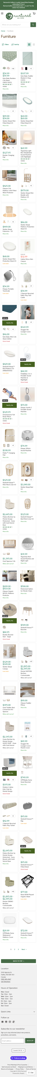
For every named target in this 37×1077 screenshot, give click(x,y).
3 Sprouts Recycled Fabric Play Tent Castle (27, 295)
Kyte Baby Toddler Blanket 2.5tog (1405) (27, 78)
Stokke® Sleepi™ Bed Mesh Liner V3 (27, 518)
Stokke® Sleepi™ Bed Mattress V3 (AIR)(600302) (9, 368)
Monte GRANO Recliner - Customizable (8, 903)
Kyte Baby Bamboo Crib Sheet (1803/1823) (9, 80)
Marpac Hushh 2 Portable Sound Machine (26, 409)
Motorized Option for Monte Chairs (27, 590)
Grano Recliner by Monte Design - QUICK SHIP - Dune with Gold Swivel (9, 742)
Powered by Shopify (18, 1073)
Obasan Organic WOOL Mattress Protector (8, 593)
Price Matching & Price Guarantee (17, 1065)
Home (3, 31)
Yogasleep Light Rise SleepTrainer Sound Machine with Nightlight (26, 154)
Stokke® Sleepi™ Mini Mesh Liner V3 (9, 484)
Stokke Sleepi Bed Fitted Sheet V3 (27, 122)
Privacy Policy (20, 1069)
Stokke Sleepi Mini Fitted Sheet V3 (9, 122)
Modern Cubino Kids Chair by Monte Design (8, 789)
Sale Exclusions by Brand (9, 1067)
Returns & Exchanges (7, 1069)
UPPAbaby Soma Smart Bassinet (26, 781)
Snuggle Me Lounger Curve (26, 331)
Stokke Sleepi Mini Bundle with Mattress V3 (27, 195)
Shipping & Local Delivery (25, 1067)
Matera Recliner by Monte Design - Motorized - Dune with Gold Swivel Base (9, 521)
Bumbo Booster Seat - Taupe (8, 636)
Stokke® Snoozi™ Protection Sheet (27, 934)
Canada (17, 1050)
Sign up (30, 1041)
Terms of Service (31, 1069)
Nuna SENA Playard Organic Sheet (27, 895)
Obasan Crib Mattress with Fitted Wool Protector (9, 190)
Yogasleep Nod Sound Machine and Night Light (27, 559)
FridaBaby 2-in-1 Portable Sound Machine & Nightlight (26, 377)
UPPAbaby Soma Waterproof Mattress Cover (8, 935)
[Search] (33, 24)
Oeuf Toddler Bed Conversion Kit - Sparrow (9, 709)
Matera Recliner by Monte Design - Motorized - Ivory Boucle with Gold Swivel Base (9, 857)
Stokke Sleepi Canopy (7, 668)
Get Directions (5, 981)
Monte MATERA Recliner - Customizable (26, 673)
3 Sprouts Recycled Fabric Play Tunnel (9, 824)
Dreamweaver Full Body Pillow (9, 416)
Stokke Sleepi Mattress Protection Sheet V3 (27, 227)
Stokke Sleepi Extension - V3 (8, 230)
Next (23, 949)
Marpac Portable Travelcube (8, 290)
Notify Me (9, 323)
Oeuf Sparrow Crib (9, 561)
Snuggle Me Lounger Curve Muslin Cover (26, 746)
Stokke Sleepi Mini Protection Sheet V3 (9, 260)
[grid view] (29, 44)
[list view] (33, 44)
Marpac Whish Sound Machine (26, 449)
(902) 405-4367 (6, 979)
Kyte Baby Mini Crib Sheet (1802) (9, 338)
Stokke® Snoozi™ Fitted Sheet (27, 866)
